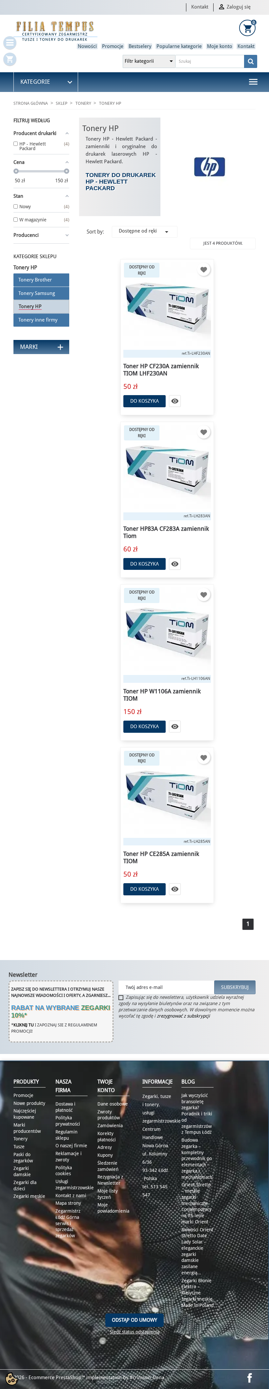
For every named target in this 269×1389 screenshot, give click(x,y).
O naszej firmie (71, 1145)
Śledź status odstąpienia (134, 1331)
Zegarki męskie (29, 1196)
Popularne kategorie (179, 46)
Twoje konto (106, 1086)
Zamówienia (110, 1125)
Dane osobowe (112, 1104)
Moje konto (219, 46)
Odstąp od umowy (134, 1320)
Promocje (112, 46)
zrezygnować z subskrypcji (183, 1016)
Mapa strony (68, 1203)
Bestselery (140, 46)
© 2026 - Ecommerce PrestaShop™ (47, 1377)
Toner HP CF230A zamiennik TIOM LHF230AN (161, 370)
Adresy (104, 1147)
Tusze (19, 1146)
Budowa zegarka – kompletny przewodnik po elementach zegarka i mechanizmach (196, 1158)
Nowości (87, 46)
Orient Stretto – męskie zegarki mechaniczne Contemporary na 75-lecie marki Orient (196, 1203)
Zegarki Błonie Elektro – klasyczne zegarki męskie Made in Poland (197, 1293)
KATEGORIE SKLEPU (34, 256)
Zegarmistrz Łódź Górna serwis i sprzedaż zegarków (67, 1223)
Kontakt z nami (70, 1195)
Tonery (20, 1138)
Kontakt (199, 7)
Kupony (105, 1155)
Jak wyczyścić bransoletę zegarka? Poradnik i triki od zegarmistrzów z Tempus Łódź (196, 1114)
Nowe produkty (29, 1103)
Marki (29, 346)
